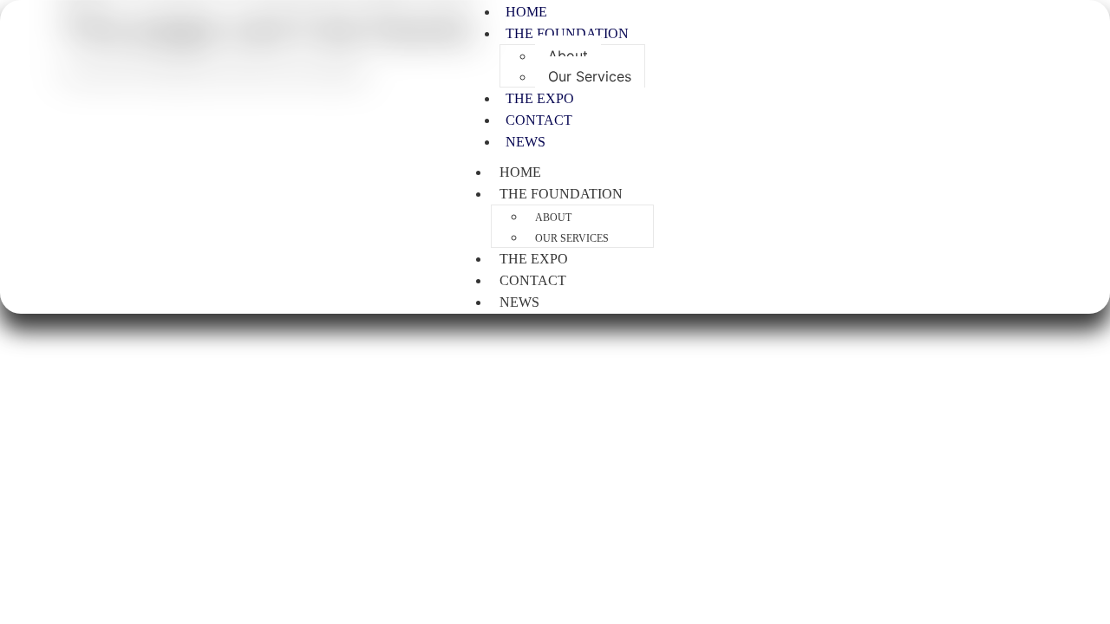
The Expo (540, 98)
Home (520, 172)
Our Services (589, 76)
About (568, 55)
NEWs (525, 141)
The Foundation (567, 33)
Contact (539, 120)
